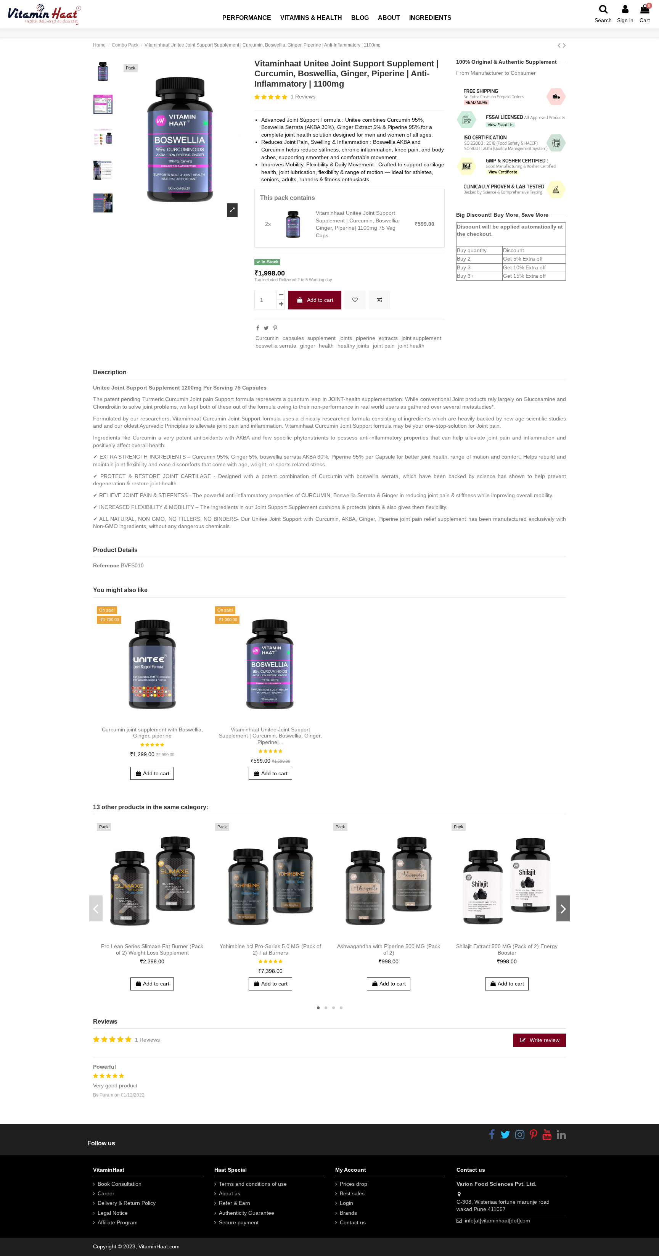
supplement (321, 338)
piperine (365, 338)
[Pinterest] (275, 328)
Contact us (353, 1222)
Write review (543, 1040)
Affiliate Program (118, 1222)
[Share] (257, 328)
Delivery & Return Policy (127, 1203)
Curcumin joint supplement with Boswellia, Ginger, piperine (152, 732)
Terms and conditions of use (253, 1184)
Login (346, 1203)
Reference (106, 565)
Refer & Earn (234, 1203)
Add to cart (320, 300)
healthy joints (353, 346)
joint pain (384, 346)
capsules (293, 338)
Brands (348, 1213)
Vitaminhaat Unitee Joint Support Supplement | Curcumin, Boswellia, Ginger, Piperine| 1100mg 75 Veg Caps (358, 224)
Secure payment (239, 1222)
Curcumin (267, 338)
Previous (96, 908)
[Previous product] (560, 45)
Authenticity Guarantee (246, 1213)
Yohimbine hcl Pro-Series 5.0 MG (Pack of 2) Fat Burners (270, 949)
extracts (388, 338)
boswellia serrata (276, 346)
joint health (411, 346)
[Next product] (564, 45)
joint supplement (421, 338)
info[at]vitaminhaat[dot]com (497, 1220)
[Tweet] (266, 328)
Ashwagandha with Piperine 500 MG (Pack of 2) (388, 949)
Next (563, 908)
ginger (307, 346)
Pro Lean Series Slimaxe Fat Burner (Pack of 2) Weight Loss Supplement (152, 949)
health (326, 346)
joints (345, 338)
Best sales (352, 1193)
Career (106, 1193)
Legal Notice (113, 1213)
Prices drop (353, 1184)
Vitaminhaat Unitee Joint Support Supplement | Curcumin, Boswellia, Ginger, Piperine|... (270, 736)
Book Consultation (119, 1184)
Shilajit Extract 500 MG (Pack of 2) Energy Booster (507, 949)
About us (229, 1193)
